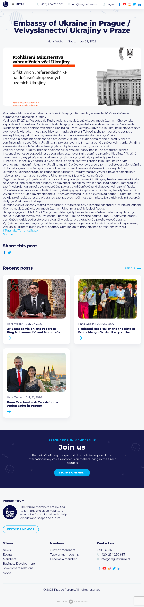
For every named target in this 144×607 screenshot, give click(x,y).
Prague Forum (5, 4)
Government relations (18, 568)
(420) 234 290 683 (52, 4)
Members (9, 559)
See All (130, 268)
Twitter (134, 4)
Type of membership (64, 554)
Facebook (120, 4)
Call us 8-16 (104, 550)
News (7, 550)
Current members (62, 550)
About (7, 572)
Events (8, 554)
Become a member (72, 472)
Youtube (124, 4)
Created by (61, 601)
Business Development (19, 563)
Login (110, 4)
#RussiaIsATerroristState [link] (20, 230)
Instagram (129, 4)
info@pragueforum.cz (85, 4)
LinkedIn (139, 4)
